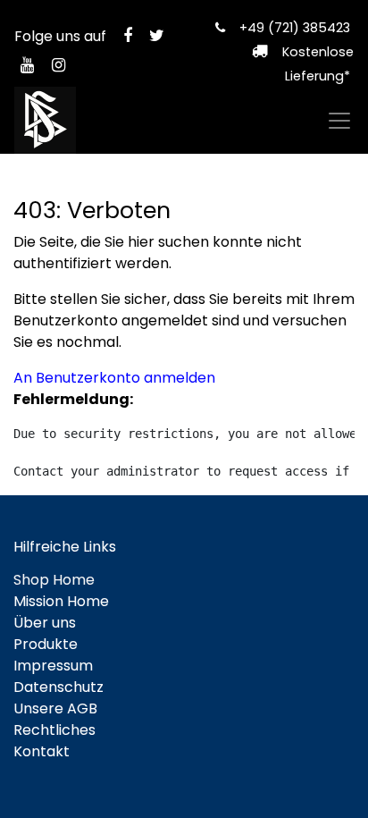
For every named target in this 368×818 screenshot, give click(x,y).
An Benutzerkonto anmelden (114, 377)
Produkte (45, 644)
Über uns (44, 622)
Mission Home (61, 601)
